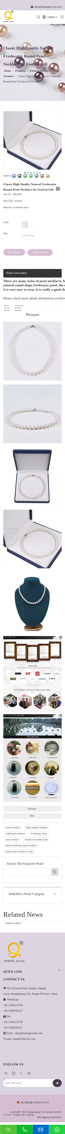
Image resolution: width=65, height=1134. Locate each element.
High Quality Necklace (37, 827)
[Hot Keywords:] (54, 871)
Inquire (16, 252)
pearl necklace (12, 839)
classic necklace (13, 827)
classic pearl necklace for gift (19, 851)
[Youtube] (29, 1073)
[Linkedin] (13, 1073)
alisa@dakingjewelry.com (28, 1033)
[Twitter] (21, 1073)
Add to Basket (40, 252)
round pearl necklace (15, 833)
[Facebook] (6, 1073)
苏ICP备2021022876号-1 (49, 1117)
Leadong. (30, 1114)
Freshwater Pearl (39, 833)
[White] (25, 224)
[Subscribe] (57, 1083)
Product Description (16, 273)
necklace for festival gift (36, 839)
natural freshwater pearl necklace (21, 845)
